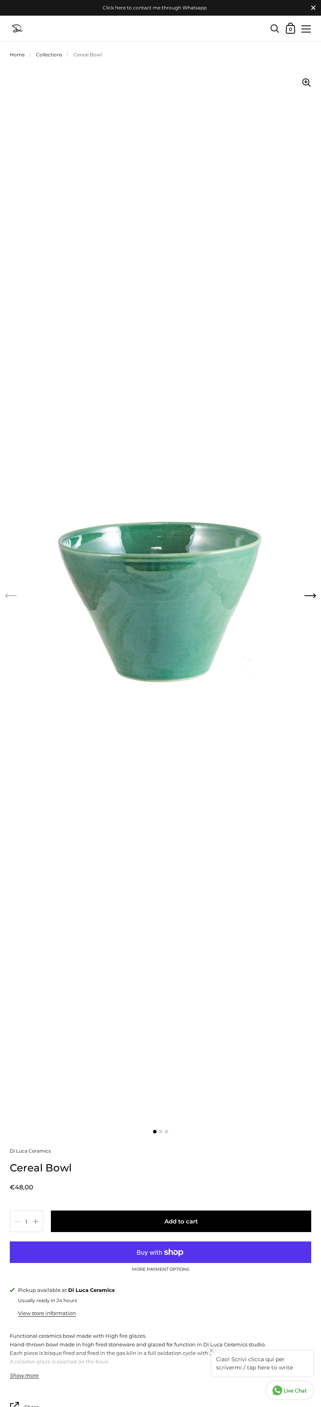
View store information (47, 1313)
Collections (49, 55)
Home (17, 55)
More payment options (160, 1269)
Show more (24, 1375)
